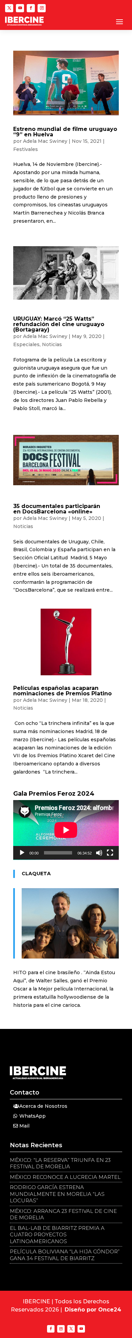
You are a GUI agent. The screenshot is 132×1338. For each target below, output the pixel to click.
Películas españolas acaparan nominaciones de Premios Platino (62, 691)
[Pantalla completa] (110, 852)
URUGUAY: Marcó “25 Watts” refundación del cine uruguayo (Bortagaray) (58, 324)
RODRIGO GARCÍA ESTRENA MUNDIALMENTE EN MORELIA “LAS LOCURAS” (57, 1194)
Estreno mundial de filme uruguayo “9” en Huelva (65, 132)
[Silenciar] (99, 852)
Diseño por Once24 (93, 1309)
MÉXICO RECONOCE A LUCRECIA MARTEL (65, 1177)
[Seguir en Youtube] (20, 8)
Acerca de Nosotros (43, 1106)
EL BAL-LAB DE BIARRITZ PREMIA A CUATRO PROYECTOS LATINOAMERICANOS (57, 1234)
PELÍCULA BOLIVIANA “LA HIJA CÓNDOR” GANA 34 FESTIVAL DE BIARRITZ (64, 1254)
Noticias (52, 344)
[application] (66, 830)
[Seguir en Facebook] (31, 8)
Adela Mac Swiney (45, 141)
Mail (24, 1126)
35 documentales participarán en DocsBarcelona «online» (56, 509)
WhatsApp (32, 1116)
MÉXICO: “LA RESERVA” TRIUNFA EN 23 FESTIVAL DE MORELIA (60, 1163)
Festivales (25, 149)
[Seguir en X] (9, 8)
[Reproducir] (22, 852)
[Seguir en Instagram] (42, 8)
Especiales (26, 344)
